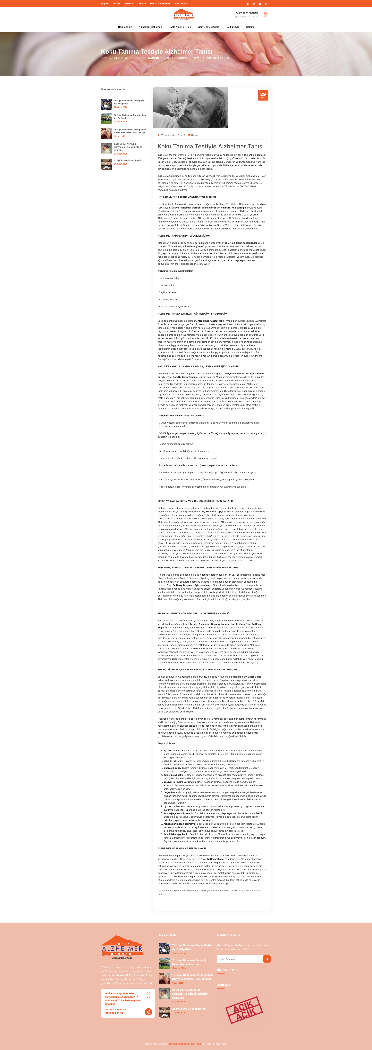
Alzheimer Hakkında (150, 27)
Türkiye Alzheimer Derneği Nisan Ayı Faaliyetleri (130, 116)
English (105, 3)
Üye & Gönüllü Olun (160, 3)
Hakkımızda (232, 27)
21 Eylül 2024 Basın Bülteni (127, 160)
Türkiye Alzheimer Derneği (173, 135)
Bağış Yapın (125, 27)
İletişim (250, 27)
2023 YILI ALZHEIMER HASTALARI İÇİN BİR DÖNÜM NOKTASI (128, 147)
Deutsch (142, 3)
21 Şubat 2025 (120, 154)
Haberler (195, 135)
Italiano (116, 3)
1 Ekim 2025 (119, 136)
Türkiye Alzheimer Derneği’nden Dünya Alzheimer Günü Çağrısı (130, 131)
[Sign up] (267, 959)
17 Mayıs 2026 (121, 107)
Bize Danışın (181, 3)
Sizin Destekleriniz (208, 27)
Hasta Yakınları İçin (180, 27)
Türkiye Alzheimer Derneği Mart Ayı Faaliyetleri (129, 102)
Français (129, 3)
